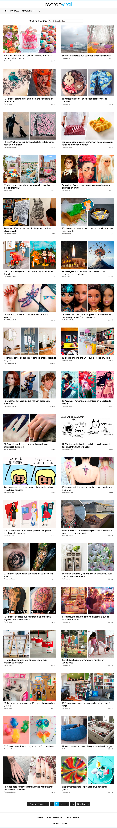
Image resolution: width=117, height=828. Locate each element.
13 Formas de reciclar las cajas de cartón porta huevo (29, 746)
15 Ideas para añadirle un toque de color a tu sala (86, 358)
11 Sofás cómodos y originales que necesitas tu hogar (87, 746)
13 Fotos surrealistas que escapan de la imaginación (86, 55)
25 (73, 804)
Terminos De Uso (73, 817)
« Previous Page (35, 804)
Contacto (41, 817)
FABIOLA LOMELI (11, 320)
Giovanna (67, 58)
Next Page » (83, 804)
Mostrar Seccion (38, 21)
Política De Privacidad (56, 817)
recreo (58, 4)
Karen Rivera (10, 61)
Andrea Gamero (11, 147)
